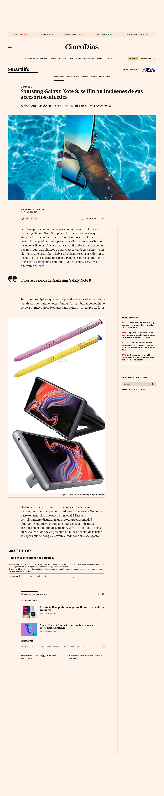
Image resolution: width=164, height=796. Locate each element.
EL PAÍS (107, 57)
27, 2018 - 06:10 (29, 212)
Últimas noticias (88, 58)
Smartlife (18, 69)
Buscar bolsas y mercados (134, 377)
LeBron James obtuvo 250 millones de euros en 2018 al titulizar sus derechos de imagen (138, 357)
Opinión (99, 58)
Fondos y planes (75, 58)
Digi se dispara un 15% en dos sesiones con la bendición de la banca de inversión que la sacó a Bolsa (138, 335)
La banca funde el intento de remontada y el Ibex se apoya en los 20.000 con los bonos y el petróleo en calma (138, 346)
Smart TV (76, 77)
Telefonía (80, 646)
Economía (52, 58)
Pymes (108, 77)
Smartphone (25, 646)
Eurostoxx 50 (100, 34)
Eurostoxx (133, 389)
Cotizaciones (62, 58)
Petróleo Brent (70, 34)
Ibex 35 (16, 34)
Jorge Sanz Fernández (33, 209)
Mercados (43, 58)
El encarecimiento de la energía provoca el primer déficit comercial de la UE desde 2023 (139, 325)
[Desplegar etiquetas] (103, 646)
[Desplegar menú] (10, 47)
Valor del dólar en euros (133, 34)
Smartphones (59, 77)
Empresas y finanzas (31, 58)
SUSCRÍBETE (133, 59)
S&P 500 (42, 34)
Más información (27, 658)
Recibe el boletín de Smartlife (35, 594)
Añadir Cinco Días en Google (94, 219)
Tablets (68, 77)
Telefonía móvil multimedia (51, 646)
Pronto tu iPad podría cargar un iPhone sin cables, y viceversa (72, 608)
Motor (101, 77)
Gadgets (85, 77)
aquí (74, 658)
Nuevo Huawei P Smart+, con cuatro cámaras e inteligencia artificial (68, 626)
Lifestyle (93, 77)
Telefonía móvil (69, 646)
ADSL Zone (148, 70)
